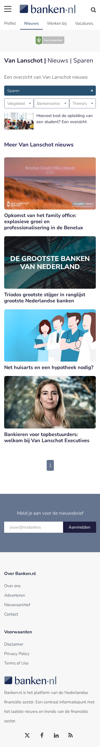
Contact (11, 614)
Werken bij (57, 23)
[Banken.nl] (57, 5)
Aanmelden (80, 527)
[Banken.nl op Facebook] (42, 736)
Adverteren (14, 595)
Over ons (12, 586)
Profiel (10, 23)
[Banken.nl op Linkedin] (56, 736)
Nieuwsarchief (17, 604)
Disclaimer (13, 644)
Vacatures (84, 23)
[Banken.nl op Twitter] (27, 736)
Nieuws (31, 23)
